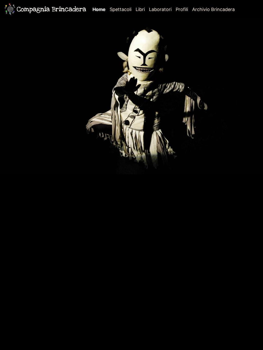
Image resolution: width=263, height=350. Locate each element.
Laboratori (160, 9)
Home (100, 9)
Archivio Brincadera (213, 9)
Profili (182, 9)
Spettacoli (121, 9)
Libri (140, 9)
